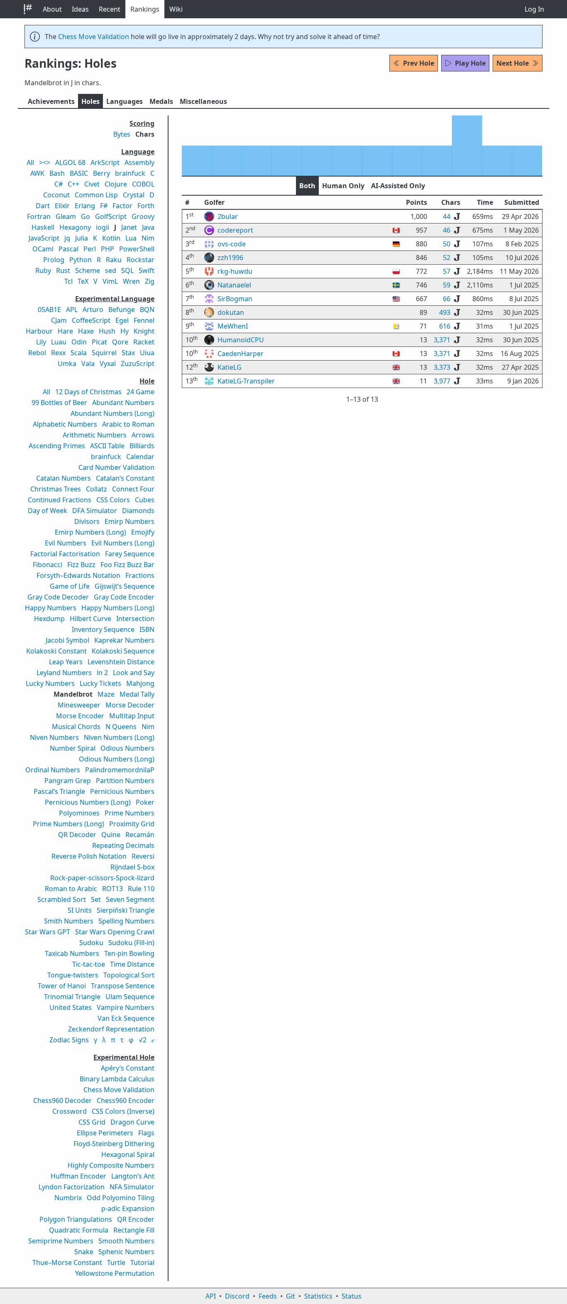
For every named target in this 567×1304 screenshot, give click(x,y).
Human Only (343, 185)
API (210, 1296)
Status (352, 1296)
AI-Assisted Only (398, 185)
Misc (203, 101)
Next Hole (512, 63)
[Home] (28, 9)
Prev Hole (418, 63)
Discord (237, 1296)
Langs (124, 101)
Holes (90, 101)
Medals (161, 101)
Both (307, 185)
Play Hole (470, 63)
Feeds (268, 1296)
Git (290, 1296)
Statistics (318, 1296)
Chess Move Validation (93, 36)
